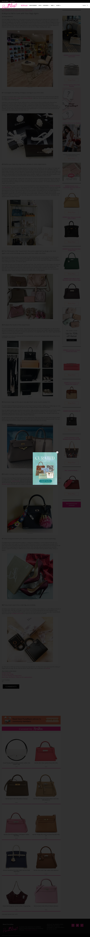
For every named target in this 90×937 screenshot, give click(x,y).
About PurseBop (5, 1)
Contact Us (12, 1)
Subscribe (66, 934)
